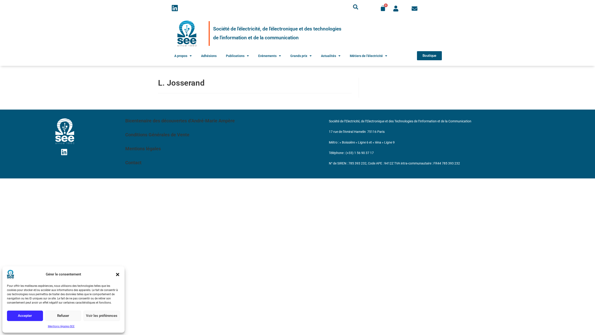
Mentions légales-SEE (61, 326)
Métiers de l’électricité (366, 56)
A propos (180, 56)
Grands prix (298, 56)
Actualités (328, 56)
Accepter (25, 316)
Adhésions (209, 56)
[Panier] (383, 8)
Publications (235, 56)
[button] (117, 274)
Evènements (267, 56)
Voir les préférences (101, 316)
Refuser (63, 316)
